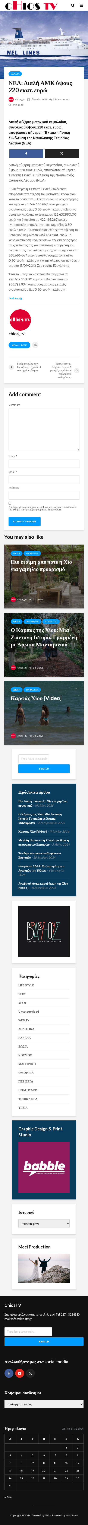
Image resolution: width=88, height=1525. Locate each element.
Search (44, 768)
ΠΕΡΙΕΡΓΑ (25, 1081)
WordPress (72, 1515)
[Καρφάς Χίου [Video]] (44, 713)
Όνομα (13, 456)
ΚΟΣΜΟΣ (25, 1055)
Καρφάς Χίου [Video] (32, 831)
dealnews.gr (16, 298)
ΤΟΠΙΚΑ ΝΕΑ (32, 553)
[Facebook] (8, 1373)
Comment (14, 405)
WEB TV (23, 1020)
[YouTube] (19, 1373)
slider (16, 553)
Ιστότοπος (14, 487)
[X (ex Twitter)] (30, 1373)
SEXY (22, 994)
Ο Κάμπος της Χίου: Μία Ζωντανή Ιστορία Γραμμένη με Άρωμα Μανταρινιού (40, 818)
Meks (48, 1515)
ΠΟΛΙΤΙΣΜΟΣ (32, 621)
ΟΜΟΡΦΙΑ (26, 1073)
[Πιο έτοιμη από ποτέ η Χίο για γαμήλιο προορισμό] (44, 576)
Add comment (61, 99)
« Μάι (8, 1497)
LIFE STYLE (26, 985)
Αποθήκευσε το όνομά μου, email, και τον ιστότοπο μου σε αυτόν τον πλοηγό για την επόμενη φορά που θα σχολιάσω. (42, 508)
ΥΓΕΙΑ (23, 1108)
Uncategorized (28, 1011)
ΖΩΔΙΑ (23, 1046)
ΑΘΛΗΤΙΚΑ (26, 1029)
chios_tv (20, 99)
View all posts (19, 345)
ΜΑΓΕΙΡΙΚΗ (27, 1064)
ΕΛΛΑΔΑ (15, 73)
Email (13, 472)
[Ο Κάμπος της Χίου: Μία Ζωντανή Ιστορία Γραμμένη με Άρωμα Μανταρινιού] (44, 644)
